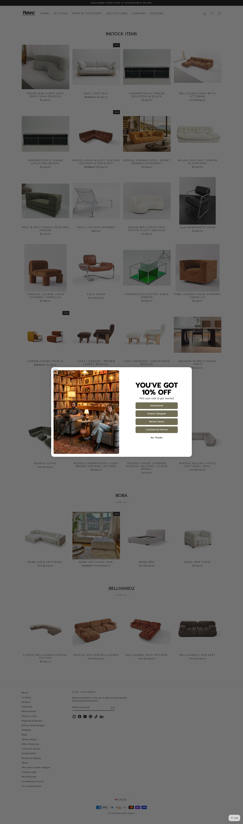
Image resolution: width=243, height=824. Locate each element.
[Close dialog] (55, 371)
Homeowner (156, 405)
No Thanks (157, 437)
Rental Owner (156, 421)
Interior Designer (156, 413)
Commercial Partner (157, 429)
